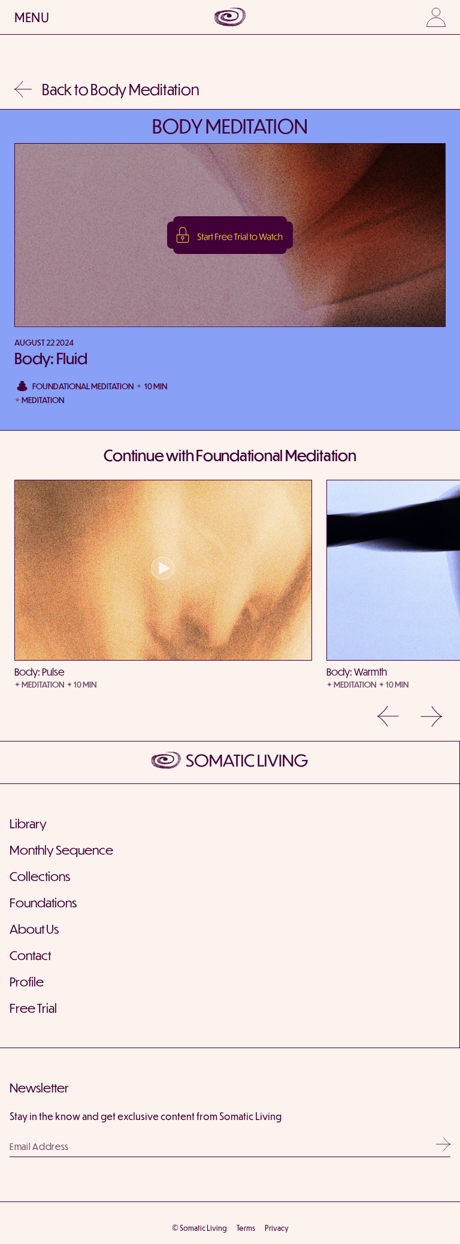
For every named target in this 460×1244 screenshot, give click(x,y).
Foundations (43, 902)
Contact (30, 955)
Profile (27, 981)
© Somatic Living (199, 1228)
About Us (34, 928)
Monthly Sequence (61, 849)
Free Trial (33, 1007)
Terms (246, 1228)
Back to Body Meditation (120, 89)
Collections (40, 875)
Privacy (277, 1228)
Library (28, 823)
